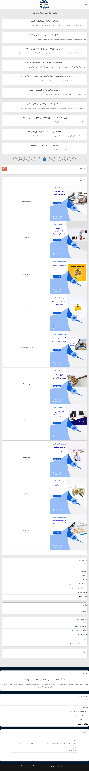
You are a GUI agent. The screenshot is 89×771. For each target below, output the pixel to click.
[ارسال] (4, 169)
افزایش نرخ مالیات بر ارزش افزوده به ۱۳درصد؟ (44, 90)
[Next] (15, 159)
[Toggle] (1, 711)
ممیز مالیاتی (26, 421)
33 (50, 159)
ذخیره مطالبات (26, 457)
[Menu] (86, 4)
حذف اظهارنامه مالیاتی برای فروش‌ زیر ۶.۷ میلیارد (44, 132)
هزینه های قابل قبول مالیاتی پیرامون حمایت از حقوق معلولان (44, 63)
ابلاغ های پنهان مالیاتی (26, 238)
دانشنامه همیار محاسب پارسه (77, 584)
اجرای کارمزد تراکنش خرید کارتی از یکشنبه (44, 21)
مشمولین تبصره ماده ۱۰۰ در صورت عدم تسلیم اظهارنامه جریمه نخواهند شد (45, 118)
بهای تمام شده (26, 530)
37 (30, 159)
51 (20, 159)
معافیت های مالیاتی (26, 201)
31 (59, 159)
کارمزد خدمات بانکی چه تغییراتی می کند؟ (44, 35)
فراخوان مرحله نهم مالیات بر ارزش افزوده (44, 145)
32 (54, 159)
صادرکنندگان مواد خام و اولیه (26, 348)
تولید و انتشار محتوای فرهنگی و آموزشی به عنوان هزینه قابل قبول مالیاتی (44, 76)
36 (34, 159)
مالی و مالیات (82, 592)
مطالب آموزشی (82, 596)
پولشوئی (26, 494)
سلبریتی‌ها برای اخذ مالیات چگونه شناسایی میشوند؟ (44, 49)
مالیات (26, 311)
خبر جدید (84, 580)
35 (39, 159)
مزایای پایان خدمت (26, 274)
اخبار (85, 567)
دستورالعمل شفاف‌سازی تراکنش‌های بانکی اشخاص (44, 104)
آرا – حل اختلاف (26, 384)
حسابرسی (83, 576)
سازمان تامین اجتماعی (79, 588)
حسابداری (83, 571)
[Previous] (74, 159)
